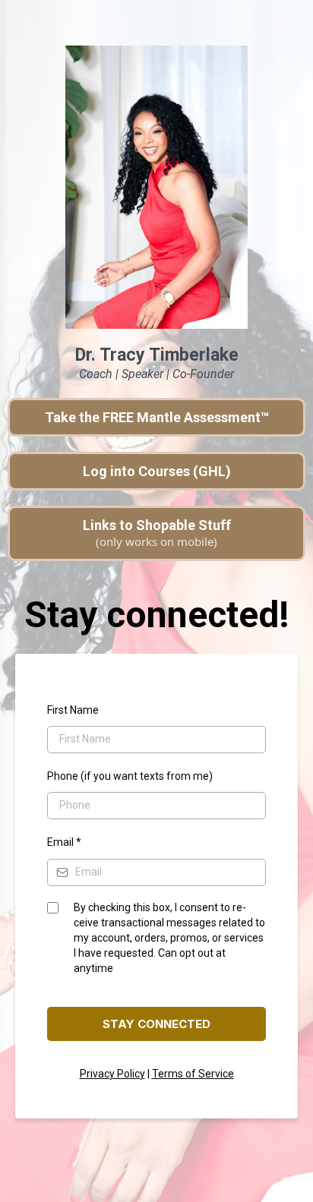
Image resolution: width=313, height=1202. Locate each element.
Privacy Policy (112, 1074)
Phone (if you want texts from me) (130, 776)
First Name (73, 710)
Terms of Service (193, 1074)
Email (64, 842)
